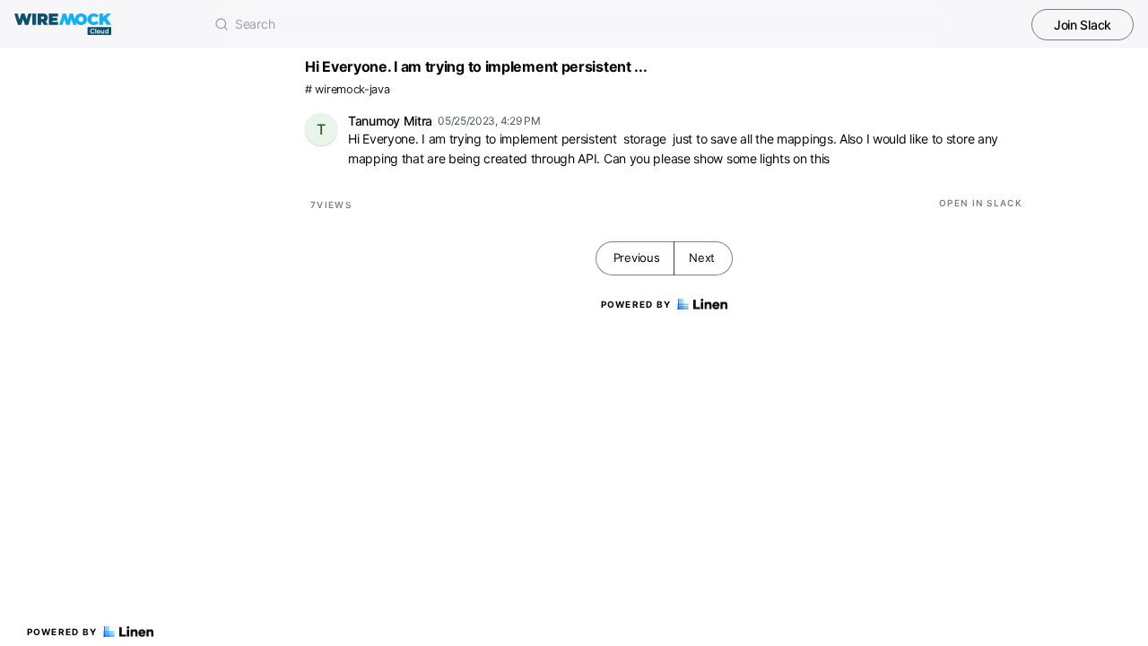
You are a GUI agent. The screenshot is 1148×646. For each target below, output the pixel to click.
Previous (636, 257)
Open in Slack (980, 202)
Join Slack (1082, 24)
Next (702, 257)
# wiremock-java (347, 89)
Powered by (62, 631)
